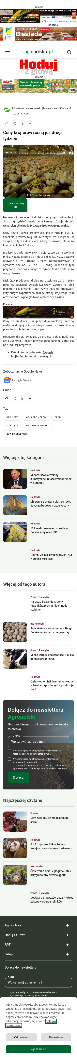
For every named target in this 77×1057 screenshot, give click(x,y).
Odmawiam (21, 1037)
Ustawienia (56, 1037)
